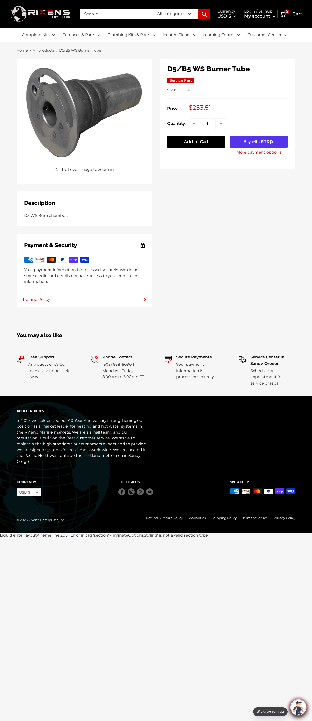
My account (258, 16)
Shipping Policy (224, 518)
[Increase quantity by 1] (221, 124)
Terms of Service (255, 518)
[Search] (204, 14)
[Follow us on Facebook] (121, 491)
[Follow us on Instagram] (131, 491)
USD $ (24, 492)
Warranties (197, 518)
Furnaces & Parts (78, 34)
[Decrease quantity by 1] (194, 124)
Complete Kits (36, 34)
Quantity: (176, 123)
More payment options (258, 152)
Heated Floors (176, 34)
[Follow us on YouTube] (149, 491)
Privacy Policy (284, 518)
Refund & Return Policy (164, 518)
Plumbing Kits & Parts (129, 34)
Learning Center (219, 34)
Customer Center (264, 34)
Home (22, 50)
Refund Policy (36, 299)
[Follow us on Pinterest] (140, 491)
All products (43, 50)
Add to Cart (196, 141)
